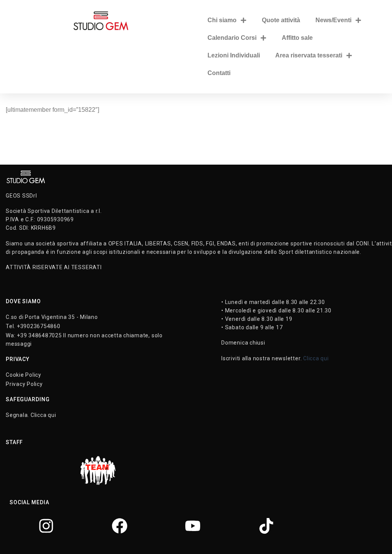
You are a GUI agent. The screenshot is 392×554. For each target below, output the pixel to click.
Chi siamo (222, 20)
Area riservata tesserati (308, 55)
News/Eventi (333, 20)
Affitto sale (297, 37)
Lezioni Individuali (233, 55)
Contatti (218, 73)
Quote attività (281, 20)
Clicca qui (316, 358)
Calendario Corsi (231, 37)
